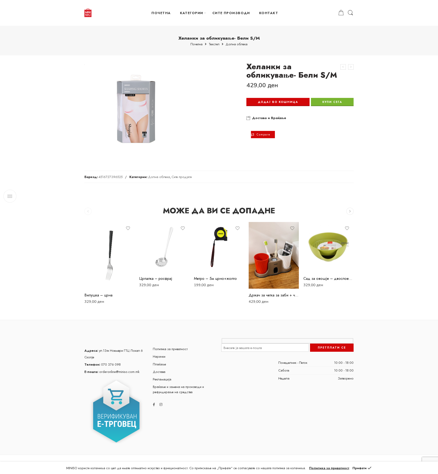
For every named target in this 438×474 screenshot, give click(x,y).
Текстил (214, 44)
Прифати (359, 468)
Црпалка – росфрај (155, 278)
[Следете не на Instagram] (160, 404)
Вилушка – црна (98, 295)
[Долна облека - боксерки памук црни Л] (351, 67)
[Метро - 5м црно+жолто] (219, 247)
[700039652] (135, 109)
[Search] (350, 12)
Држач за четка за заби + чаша (274, 295)
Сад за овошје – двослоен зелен (328, 278)
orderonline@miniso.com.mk (111, 371)
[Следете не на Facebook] (154, 404)
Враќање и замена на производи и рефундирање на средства (178, 389)
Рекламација (162, 379)
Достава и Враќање (268, 117)
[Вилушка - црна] (109, 255)
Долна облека (237, 44)
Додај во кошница (278, 102)
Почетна (196, 44)
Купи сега (332, 102)
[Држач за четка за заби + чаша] (274, 255)
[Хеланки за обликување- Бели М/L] (343, 67)
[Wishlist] (128, 228)
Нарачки (159, 356)
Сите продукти (182, 176)
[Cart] (341, 13)
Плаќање (159, 364)
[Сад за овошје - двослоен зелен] (328, 247)
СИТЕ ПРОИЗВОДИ (231, 12)
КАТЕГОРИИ (191, 12)
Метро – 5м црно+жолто (215, 278)
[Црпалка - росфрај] (164, 247)
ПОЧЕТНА (161, 12)
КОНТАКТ (268, 12)
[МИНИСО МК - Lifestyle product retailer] (87, 13)
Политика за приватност (170, 349)
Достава (159, 371)
